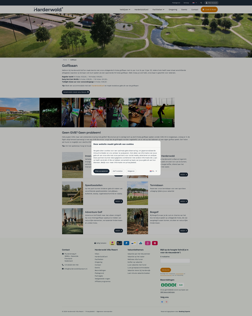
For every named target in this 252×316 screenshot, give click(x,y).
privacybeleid (131, 162)
